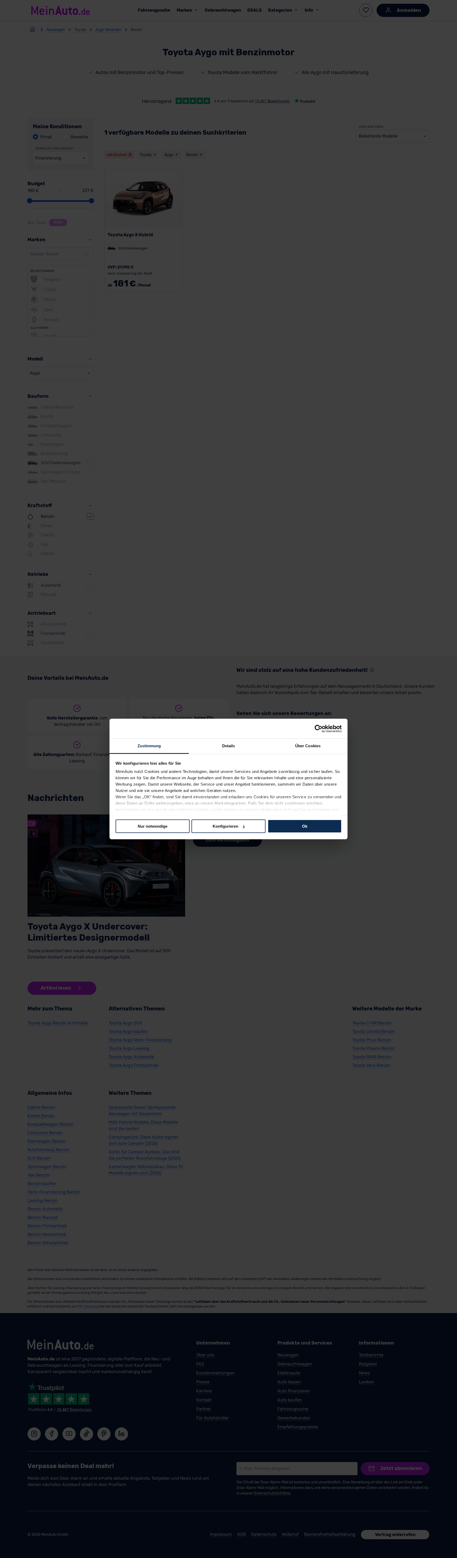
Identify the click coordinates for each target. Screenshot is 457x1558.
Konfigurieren (225, 826)
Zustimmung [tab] (149, 746)
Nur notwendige (152, 826)
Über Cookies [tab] (308, 746)
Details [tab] (228, 746)
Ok (304, 826)
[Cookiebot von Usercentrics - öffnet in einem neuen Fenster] (318, 728)
